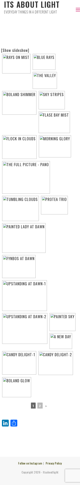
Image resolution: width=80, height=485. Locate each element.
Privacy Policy (54, 463)
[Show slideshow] (15, 50)
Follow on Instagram (30, 463)
